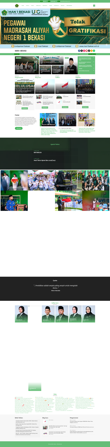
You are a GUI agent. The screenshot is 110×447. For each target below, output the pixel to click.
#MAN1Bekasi (17, 411)
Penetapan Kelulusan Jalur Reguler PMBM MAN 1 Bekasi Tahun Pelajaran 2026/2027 (23, 92)
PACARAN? (80, 68)
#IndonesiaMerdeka (22, 410)
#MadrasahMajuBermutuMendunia (26, 411)
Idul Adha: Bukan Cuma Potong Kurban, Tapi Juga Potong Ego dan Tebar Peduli (48, 97)
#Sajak (56, 408)
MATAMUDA (38, 152)
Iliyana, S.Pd (72, 388)
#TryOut (85, 406)
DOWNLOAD (56, 5)
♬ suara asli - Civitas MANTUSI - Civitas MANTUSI (43, 411)
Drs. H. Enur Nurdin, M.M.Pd (88, 319)
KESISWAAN (45, 5)
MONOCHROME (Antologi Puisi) (84, 70)
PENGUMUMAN (69, 5)
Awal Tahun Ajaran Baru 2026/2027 (45, 160)
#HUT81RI (16, 410)
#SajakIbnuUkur (60, 408)
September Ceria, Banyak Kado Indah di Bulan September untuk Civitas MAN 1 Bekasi (48, 103)
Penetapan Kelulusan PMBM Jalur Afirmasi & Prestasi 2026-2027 (82, 427)
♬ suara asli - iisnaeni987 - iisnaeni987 (21, 412)
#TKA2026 (82, 406)
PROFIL (32, 5)
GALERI (50, 5)
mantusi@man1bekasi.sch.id (65, 1)
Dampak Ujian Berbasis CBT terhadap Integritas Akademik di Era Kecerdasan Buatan (85, 58)
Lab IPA (57, 92)
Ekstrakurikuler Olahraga (81, 92)
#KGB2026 (45, 409)
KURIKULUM (38, 5)
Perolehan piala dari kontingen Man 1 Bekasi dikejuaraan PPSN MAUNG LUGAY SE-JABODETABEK (68, 131)
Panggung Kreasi (65, 96)
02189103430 (53, 1)
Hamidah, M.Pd (59, 319)
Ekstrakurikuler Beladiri (87, 96)
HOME (23, 5)
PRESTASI (62, 5)
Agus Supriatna (18, 319)
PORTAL (27, 5)
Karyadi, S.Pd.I (32, 319)
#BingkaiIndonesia (29, 410)
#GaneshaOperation (91, 406)
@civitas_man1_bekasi (19, 397)
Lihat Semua (19, 128)
